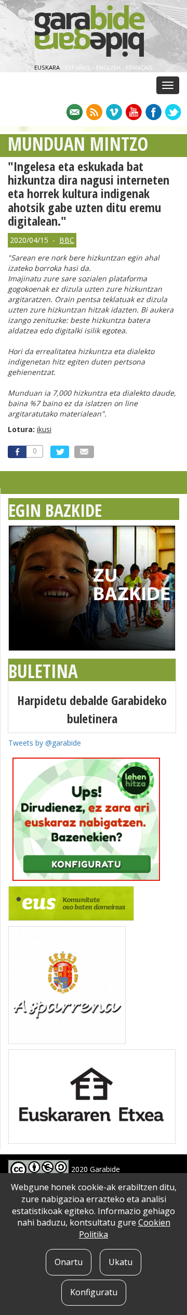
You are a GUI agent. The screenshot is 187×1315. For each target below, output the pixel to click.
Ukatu (120, 1262)
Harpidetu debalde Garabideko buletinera (92, 709)
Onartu (69, 1262)
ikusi (44, 429)
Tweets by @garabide (44, 743)
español (78, 67)
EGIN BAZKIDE (55, 510)
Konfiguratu (93, 1292)
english (109, 67)
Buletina (43, 671)
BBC (66, 240)
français (139, 67)
